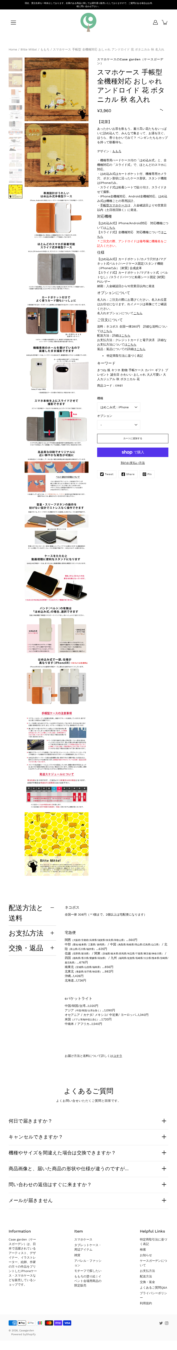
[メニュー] (13, 22)
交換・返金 (147, 1282)
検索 (143, 1249)
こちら (110, 227)
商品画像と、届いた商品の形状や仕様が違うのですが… (69, 1169)
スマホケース (83, 1239)
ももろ (116, 151)
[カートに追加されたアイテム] (164, 22)
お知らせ (146, 1255)
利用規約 (146, 1303)
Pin (149, 474)
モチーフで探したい (87, 1270)
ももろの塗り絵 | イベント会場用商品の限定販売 (87, 1281)
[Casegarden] (88, 22)
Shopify (31, 1334)
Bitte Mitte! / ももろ (35, 49)
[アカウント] (155, 22)
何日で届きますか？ (30, 1121)
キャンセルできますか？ (36, 1137)
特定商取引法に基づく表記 (125, 355)
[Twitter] (161, 1323)
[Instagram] (166, 1323)
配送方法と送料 (26, 912)
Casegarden (26, 1330)
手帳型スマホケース (113, 205)
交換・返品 (26, 947)
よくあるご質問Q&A (153, 1287)
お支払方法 (26, 932)
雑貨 (77, 1255)
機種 (100, 398)
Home (13, 49)
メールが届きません (31, 1200)
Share (130, 474)
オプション (104, 415)
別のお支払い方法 (133, 463)
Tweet (109, 474)
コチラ (117, 1055)
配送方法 (146, 1276)
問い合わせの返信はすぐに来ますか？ (50, 1184)
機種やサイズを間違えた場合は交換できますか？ (62, 1153)
